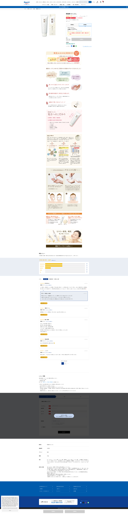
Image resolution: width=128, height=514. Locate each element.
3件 (86, 263)
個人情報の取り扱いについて (43, 486)
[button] (64, 416)
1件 (86, 267)
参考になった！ (44, 303)
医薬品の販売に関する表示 (60, 486)
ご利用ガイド (58, 488)
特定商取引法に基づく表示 (77, 486)
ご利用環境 (41, 488)
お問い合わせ (75, 488)
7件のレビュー (54, 260)
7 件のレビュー (75, 16)
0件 (86, 269)
